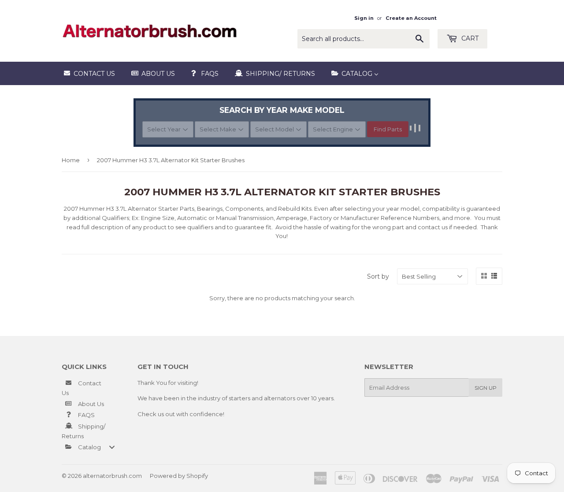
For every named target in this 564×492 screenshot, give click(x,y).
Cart (469, 38)
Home (71, 160)
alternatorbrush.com (112, 475)
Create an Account (411, 18)
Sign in (364, 18)
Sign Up (486, 387)
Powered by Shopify (179, 475)
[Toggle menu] (112, 446)
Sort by (378, 276)
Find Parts (388, 129)
